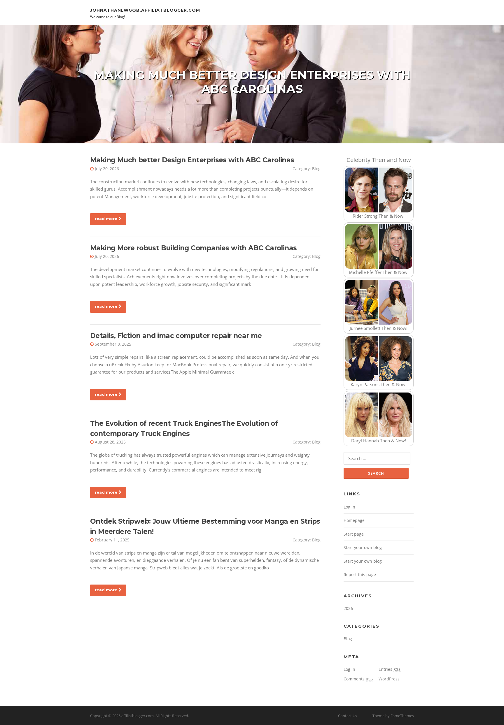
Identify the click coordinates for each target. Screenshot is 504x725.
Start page (354, 534)
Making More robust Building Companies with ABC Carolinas (193, 248)
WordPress (389, 679)
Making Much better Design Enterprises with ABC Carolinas (192, 160)
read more (106, 218)
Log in (349, 507)
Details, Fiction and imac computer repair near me (176, 336)
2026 (348, 608)
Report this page (360, 574)
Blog (316, 168)
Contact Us (347, 715)
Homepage (354, 520)
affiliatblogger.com (137, 715)
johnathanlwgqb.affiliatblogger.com (145, 10)
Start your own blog (363, 547)
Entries (390, 669)
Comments (358, 679)
